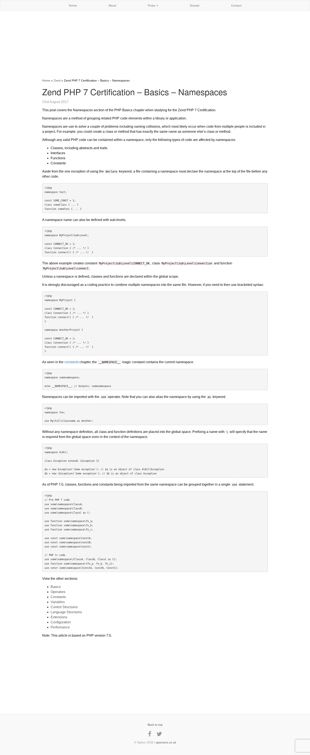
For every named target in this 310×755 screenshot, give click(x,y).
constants (71, 362)
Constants (58, 597)
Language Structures (66, 612)
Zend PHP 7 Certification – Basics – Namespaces (134, 92)
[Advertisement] (155, 44)
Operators (58, 592)
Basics (56, 587)
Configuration (61, 622)
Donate (194, 5)
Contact (236, 5)
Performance (60, 627)
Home (73, 5)
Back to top (155, 724)
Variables (58, 602)
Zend (57, 80)
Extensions (59, 617)
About (112, 5)
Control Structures (64, 607)
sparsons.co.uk (166, 742)
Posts (152, 5)
